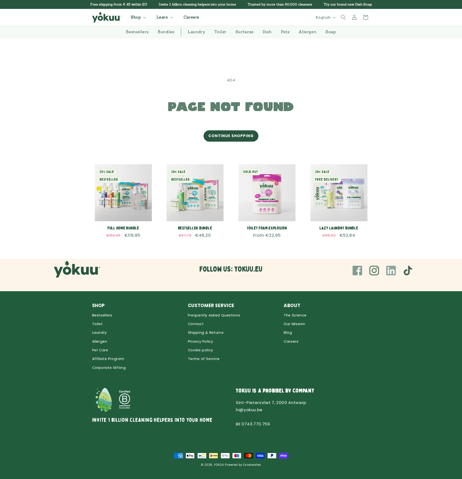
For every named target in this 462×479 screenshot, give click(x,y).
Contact (196, 323)
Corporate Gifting (109, 367)
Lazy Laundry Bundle (339, 228)
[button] (138, 17)
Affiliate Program (108, 358)
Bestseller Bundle (195, 228)
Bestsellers (102, 315)
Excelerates (252, 465)
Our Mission (294, 323)
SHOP (98, 306)
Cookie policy (200, 350)
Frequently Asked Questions (214, 315)
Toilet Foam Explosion (267, 228)
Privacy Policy (200, 341)
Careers (291, 341)
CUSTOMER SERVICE (211, 306)
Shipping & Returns (206, 332)
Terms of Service (204, 358)
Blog (288, 332)
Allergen (99, 341)
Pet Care (100, 350)
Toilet (97, 323)
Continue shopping (231, 135)
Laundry (99, 332)
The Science (295, 315)
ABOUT (292, 306)
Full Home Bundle (123, 228)
